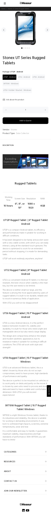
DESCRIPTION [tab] (8, 145)
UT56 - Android (38, 77)
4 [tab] (27, 48)
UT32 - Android (24, 77)
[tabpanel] (25, 28)
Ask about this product (15, 99)
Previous (3, 29)
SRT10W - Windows (11, 83)
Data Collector (22, 133)
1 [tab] (21, 48)
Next (47, 29)
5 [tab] (29, 48)
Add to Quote (25, 120)
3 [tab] (25, 48)
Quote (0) (48, 391)
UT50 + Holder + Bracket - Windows (17, 90)
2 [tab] (23, 48)
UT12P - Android (9, 77)
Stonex (14, 129)
